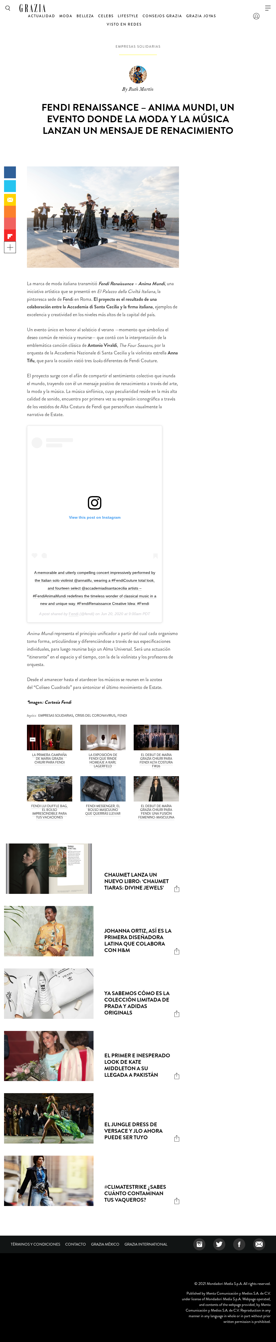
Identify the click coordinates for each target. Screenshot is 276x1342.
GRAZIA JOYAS (201, 16)
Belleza (85, 16)
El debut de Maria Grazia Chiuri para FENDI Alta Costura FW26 (156, 760)
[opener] (268, 8)
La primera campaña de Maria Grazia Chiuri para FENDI (49, 758)
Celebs (106, 16)
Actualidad (41, 16)
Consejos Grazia (162, 16)
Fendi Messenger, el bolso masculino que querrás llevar (102, 810)
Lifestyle (128, 16)
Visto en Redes (124, 24)
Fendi (68, 299)
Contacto (75, 1244)
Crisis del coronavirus (95, 715)
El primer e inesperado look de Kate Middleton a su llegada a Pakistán (137, 1065)
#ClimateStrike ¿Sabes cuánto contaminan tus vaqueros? (135, 1193)
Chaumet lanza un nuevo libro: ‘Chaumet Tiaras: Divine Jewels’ (136, 881)
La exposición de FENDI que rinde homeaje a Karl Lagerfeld (103, 760)
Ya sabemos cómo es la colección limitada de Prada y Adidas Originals (137, 1003)
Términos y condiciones (35, 1244)
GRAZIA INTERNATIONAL (146, 1244)
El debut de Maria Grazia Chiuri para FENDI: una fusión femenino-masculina (156, 812)
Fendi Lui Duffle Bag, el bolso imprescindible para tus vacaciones (49, 812)
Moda (66, 16)
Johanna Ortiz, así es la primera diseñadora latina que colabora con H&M (137, 940)
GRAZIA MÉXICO (105, 1244)
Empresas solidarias (138, 46)
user (256, 16)
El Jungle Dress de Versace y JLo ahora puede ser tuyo (133, 1131)
